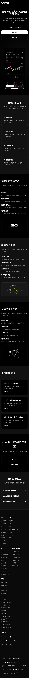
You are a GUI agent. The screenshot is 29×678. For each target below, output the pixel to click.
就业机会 (3, 523)
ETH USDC (4, 585)
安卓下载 (14, 38)
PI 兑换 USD (15, 565)
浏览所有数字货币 (13, 529)
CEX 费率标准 (5, 557)
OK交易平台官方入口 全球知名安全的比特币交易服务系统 (14, 666)
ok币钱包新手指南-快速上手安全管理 (10, 662)
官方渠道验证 (4, 568)
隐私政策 (3, 532)
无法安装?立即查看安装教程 (14, 27)
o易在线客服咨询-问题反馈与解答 (9, 673)
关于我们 (3, 521)
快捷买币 (11, 521)
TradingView (12, 535)
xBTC (10, 538)
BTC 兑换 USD (15, 551)
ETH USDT (4, 591)
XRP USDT (4, 599)
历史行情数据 (4, 554)
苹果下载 (14, 32)
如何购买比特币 (5, 619)
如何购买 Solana (5, 624)
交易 (10, 526)
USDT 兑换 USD (16, 557)
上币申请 (3, 560)
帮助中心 (3, 565)
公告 (2, 571)
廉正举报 (3, 538)
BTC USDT (4, 588)
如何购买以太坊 (5, 621)
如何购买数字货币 (5, 616)
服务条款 (3, 529)
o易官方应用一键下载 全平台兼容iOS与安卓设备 (12, 669)
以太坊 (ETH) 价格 (6, 605)
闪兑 (10, 523)
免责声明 (3, 535)
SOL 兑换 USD (15, 560)
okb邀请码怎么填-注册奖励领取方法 (14, 658)
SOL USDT (4, 596)
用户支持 (3, 563)
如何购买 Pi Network (6, 627)
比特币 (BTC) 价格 (6, 602)
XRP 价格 (3, 613)
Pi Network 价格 (5, 607)
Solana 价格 (4, 610)
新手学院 (11, 532)
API (2, 551)
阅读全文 (6, 391)
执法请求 (3, 540)
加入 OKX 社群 (5, 574)
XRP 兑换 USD (15, 563)
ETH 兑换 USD (15, 554)
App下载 (3, 543)
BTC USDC (4, 582)
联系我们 (3, 526)
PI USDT (3, 593)
